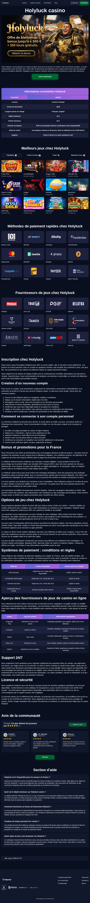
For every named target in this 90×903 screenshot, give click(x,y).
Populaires (10, 155)
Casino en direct (32, 155)
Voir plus (45, 757)
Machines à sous (76, 155)
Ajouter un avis (77, 724)
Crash (55, 155)
